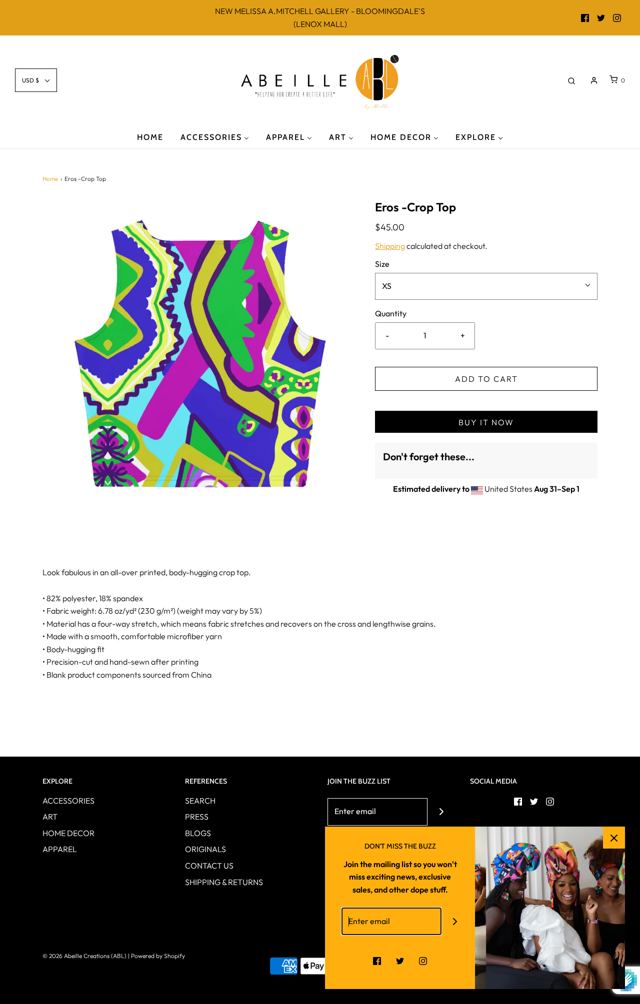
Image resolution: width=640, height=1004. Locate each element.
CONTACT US (209, 866)
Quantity (390, 313)
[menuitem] (150, 136)
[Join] (441, 812)
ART (50, 817)
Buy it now (486, 422)
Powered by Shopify (158, 956)
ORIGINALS (205, 849)
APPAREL (59, 849)
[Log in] (594, 80)
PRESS (196, 817)
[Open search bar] (571, 80)
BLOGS (198, 833)
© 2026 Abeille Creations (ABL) (84, 956)
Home (50, 178)
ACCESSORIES (68, 801)
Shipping (390, 246)
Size (382, 264)
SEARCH (200, 801)
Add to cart (486, 379)
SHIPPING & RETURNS (224, 882)
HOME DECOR (68, 833)
